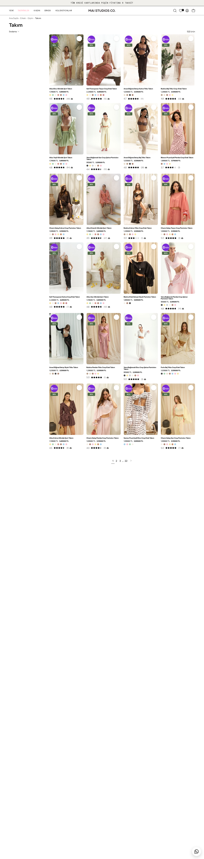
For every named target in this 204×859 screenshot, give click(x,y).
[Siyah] (130, 95)
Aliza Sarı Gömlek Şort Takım (97, 297)
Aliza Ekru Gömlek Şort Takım (60, 89)
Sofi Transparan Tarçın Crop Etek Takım (101, 89)
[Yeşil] (53, 95)
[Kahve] (61, 95)
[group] (102, 3)
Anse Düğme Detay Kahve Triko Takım (138, 89)
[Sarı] (50, 95)
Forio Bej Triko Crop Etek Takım (173, 367)
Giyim (30, 18)
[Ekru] (55, 95)
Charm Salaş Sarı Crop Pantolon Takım (176, 438)
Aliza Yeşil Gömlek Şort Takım (60, 157)
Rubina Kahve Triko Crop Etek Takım (138, 228)
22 (126, 460)
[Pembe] (66, 95)
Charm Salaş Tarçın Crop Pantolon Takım (176, 228)
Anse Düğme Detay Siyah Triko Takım (63, 367)
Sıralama (13, 31)
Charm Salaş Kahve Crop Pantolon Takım (65, 228)
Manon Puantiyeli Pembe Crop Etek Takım (177, 157)
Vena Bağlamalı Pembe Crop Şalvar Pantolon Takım (174, 298)
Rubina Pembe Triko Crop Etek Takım (100, 367)
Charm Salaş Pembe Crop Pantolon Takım (102, 438)
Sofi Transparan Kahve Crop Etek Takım (64, 297)
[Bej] (124, 95)
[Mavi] (64, 95)
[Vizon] (127, 95)
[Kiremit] (58, 95)
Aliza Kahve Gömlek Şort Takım (61, 438)
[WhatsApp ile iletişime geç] (196, 851)
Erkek (23, 18)
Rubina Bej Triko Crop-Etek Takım (174, 89)
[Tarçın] (101, 95)
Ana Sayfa (13, 18)
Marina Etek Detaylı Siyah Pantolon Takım (140, 297)
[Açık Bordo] (103, 95)
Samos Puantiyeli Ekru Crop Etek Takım (139, 438)
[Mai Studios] (102, 10)
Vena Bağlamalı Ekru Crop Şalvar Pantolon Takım (140, 368)
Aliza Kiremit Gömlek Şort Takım (98, 228)
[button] (24, 10)
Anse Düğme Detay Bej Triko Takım (137, 157)
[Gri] (93, 166)
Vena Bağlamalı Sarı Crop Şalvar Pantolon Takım (102, 158)
